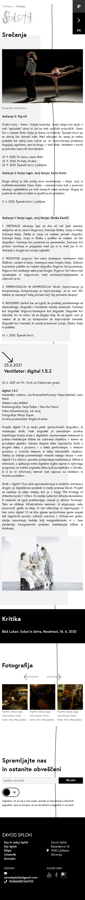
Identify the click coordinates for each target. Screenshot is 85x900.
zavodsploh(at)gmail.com (21, 877)
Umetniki (10, 854)
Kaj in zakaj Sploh (16, 842)
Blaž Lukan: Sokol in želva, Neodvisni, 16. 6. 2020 (39, 631)
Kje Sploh (10, 846)
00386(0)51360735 (21, 881)
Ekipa (7, 850)
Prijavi (71, 780)
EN (79, 30)
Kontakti (9, 859)
